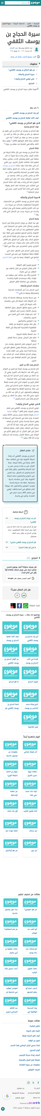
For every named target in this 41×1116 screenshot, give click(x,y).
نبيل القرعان (14, 48)
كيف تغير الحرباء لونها (31, 1036)
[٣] (4, 143)
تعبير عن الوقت (34, 1040)
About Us (36, 1097)
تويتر (13, 605)
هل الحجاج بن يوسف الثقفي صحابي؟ (23, 542)
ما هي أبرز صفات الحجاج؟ (27, 547)
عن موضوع (20, 1088)
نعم (23, 595)
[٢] (11, 140)
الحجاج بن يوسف (9, 165)
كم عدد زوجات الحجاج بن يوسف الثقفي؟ (25, 520)
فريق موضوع (19, 1097)
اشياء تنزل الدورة (33, 1031)
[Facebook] (38, 1083)
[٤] (27, 191)
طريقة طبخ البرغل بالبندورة (29, 1060)
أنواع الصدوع (35, 1050)
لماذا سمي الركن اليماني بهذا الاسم (25, 1045)
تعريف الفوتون (34, 1069)
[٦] (21, 437)
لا (17, 595)
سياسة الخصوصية (18, 1093)
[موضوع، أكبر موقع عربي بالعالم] (35, 3)
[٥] (18, 411)
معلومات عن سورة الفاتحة (29, 1065)
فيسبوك (19, 605)
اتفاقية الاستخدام (34, 1093)
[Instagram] (28, 1083)
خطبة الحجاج (8, 257)
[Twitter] (33, 1083)
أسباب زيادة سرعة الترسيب (29, 1055)
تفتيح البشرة (35, 1026)
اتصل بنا (37, 1088)
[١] (13, 137)
